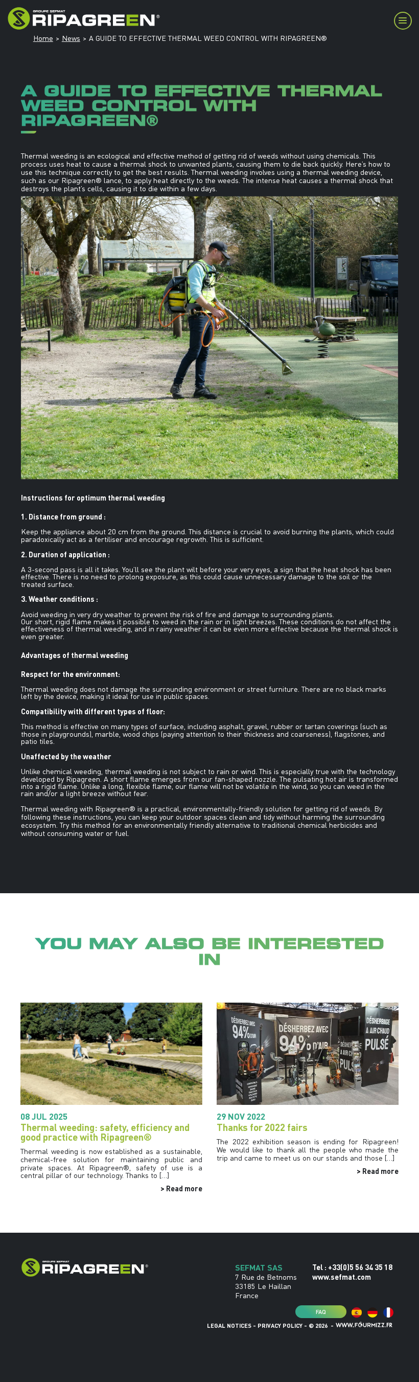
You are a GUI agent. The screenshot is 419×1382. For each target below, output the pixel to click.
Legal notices (229, 1325)
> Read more (181, 1188)
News (71, 38)
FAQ (321, 1311)
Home (43, 38)
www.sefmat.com (341, 1276)
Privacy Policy (280, 1325)
